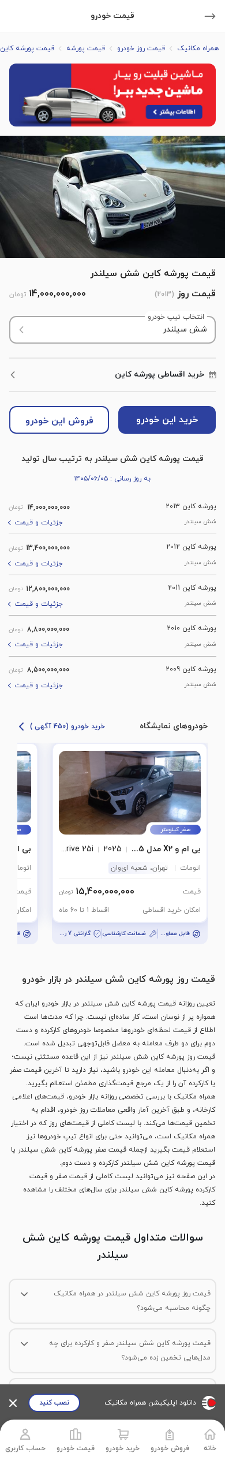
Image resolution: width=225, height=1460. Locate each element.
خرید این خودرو (167, 420)
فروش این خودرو (59, 421)
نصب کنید (54, 1402)
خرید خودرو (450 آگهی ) (67, 726)
